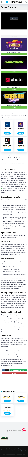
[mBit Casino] (20, 143)
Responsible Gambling (11, 454)
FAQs (24, 454)
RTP (2, 188)
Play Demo (14, 18)
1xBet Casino (7, 128)
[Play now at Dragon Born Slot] (14, 50)
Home (4, 454)
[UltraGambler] (14, 2)
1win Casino (7, 396)
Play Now (14, 54)
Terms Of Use (19, 454)
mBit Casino (21, 145)
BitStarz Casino (7, 145)
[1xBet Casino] (7, 126)
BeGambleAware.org (22, 451)
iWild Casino (21, 128)
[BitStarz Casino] (7, 143)
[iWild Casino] (20, 126)
